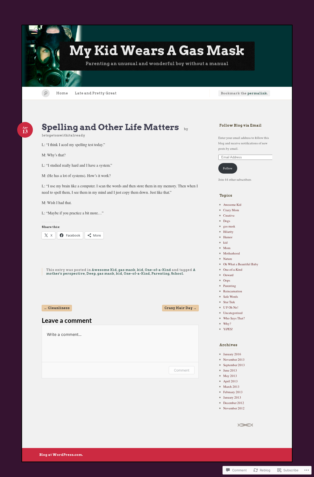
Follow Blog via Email (240, 125)
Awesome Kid (104, 270)
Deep (91, 273)
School (177, 273)
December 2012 (233, 403)
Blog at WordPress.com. (61, 455)
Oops (226, 280)
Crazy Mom (231, 210)
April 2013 (230, 381)
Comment (181, 370)
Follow (227, 168)
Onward (228, 275)
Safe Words (230, 296)
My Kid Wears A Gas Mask (157, 50)
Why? (227, 323)
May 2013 (230, 375)
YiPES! (228, 329)
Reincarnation (232, 291)
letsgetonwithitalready (63, 135)
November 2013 (234, 359)
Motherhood (231, 253)
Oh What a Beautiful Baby (240, 264)
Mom (226, 248)
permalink (257, 93)
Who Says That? (234, 318)
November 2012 (234, 408)
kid (140, 270)
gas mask (126, 270)
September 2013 (234, 365)
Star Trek (229, 302)
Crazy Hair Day (180, 308)
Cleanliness (57, 308)
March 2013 (231, 386)
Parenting (160, 273)
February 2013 (233, 392)
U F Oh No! (230, 307)
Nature (227, 258)
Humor (227, 237)
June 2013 (230, 370)
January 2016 (232, 354)
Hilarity (228, 231)
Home (62, 93)
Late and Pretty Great (96, 93)
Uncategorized (233, 313)
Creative (229, 215)
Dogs (226, 221)
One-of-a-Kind (158, 270)
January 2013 (232, 397)
